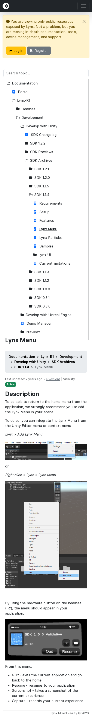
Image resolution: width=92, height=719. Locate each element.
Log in (17, 50)
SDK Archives (63, 362)
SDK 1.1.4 (21, 367)
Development (70, 356)
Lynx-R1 (47, 356)
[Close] (84, 21)
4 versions (53, 379)
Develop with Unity (30, 362)
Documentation (22, 356)
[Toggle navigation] (83, 6)
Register (40, 50)
